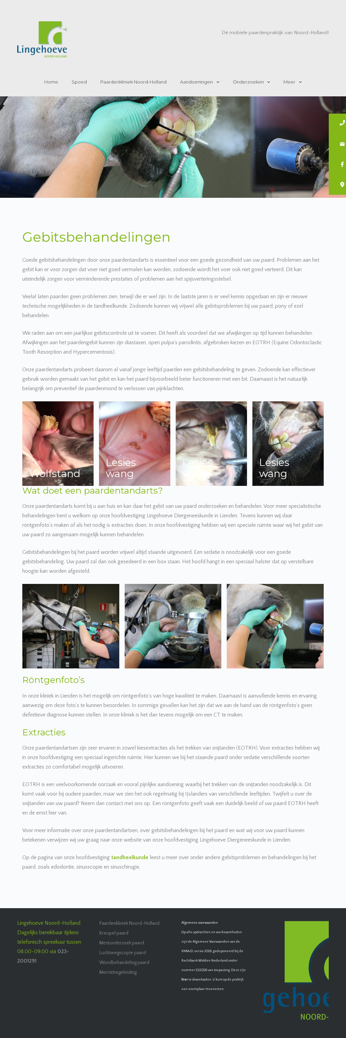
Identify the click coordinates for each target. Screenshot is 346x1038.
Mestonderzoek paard (121, 943)
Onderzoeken (248, 82)
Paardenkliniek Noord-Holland (133, 82)
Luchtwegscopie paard (122, 953)
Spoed (79, 82)
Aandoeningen (196, 82)
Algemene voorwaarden (199, 923)
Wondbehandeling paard (124, 962)
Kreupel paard (113, 933)
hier (184, 980)
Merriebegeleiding (118, 972)
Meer (289, 82)
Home (51, 82)
